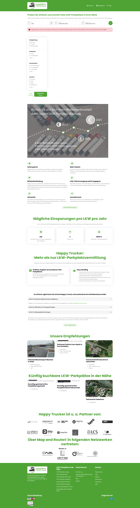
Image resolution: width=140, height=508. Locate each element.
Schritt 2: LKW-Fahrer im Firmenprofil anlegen (42, 307)
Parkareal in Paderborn (95, 399)
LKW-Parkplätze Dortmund (63, 477)
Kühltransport (34, 46)
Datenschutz (98, 479)
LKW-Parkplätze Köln (61, 474)
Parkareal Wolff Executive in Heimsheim (97, 361)
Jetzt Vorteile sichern (70, 207)
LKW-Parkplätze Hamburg (63, 479)
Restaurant (34, 85)
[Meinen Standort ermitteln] (51, 23)
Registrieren (101, 5)
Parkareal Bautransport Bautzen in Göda (40, 361)
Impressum (98, 482)
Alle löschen (31, 94)
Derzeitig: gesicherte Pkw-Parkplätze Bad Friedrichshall (68, 387)
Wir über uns (79, 472)
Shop (32, 83)
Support (97, 477)
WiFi (32, 81)
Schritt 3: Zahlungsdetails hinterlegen (39, 312)
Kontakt (78, 481)
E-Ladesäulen (34, 67)
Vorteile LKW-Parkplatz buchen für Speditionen (84, 475)
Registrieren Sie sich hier (80, 303)
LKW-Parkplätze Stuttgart (63, 484)
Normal (33, 42)
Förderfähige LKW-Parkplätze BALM (64, 490)
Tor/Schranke (34, 55)
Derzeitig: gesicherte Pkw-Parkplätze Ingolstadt (38, 385)
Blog (77, 478)
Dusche (33, 79)
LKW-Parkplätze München (63, 482)
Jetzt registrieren (70, 325)
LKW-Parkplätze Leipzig (62, 472)
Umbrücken (34, 69)
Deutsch (90, 5)
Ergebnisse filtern (40, 94)
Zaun (32, 53)
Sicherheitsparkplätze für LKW (64, 486)
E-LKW (33, 44)
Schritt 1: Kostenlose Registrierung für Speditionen (43, 299)
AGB (96, 484)
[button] (37, 58)
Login (110, 5)
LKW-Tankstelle (35, 65)
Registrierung (98, 472)
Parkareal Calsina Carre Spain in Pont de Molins (69, 345)
